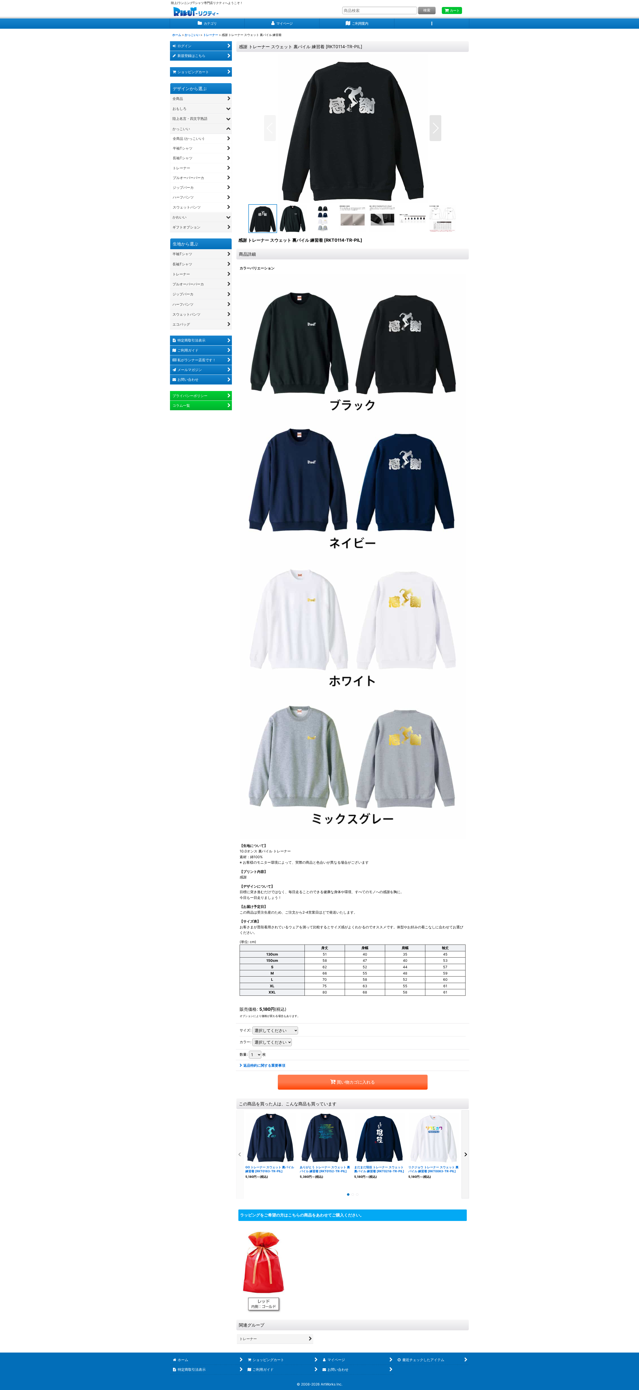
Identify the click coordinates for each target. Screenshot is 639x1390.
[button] (431, 23)
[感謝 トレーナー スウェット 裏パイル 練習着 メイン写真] (353, 128)
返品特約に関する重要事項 (264, 1065)
